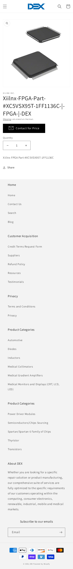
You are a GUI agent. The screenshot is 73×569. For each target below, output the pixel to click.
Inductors (14, 357)
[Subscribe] (60, 532)
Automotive (15, 340)
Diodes (12, 349)
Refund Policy (16, 264)
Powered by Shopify (41, 564)
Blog (10, 222)
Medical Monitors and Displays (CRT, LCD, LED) (33, 386)
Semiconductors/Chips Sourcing (28, 422)
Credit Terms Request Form (25, 246)
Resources (14, 273)
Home (11, 195)
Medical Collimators (20, 366)
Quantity (8, 137)
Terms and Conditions (21, 306)
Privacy (12, 315)
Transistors (15, 449)
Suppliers (14, 255)
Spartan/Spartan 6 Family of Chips (29, 431)
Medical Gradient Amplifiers (25, 375)
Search (12, 213)
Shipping (7, 119)
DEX (31, 564)
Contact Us (15, 204)
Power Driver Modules (21, 414)
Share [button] (11, 167)
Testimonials (16, 282)
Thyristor (13, 440)
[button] (5, 6)
